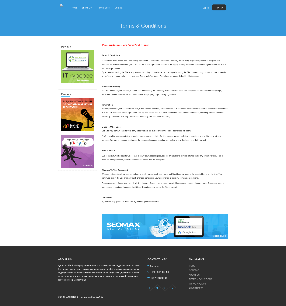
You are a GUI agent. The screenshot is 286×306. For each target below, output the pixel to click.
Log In (206, 7)
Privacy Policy (197, 283)
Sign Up (219, 7)
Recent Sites (104, 7)
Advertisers (196, 288)
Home (74, 7)
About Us (194, 274)
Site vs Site (87, 7)
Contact (118, 7)
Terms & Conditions (200, 279)
